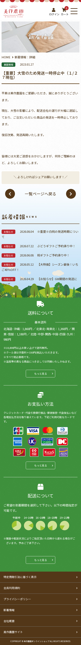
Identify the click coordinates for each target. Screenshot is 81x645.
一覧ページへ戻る (40, 194)
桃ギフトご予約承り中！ (53, 255)
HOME (6, 57)
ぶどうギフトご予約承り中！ (56, 246)
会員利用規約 (12, 588)
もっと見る (40, 373)
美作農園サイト (13, 632)
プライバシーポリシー (17, 599)
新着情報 (9, 610)
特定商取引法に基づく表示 (20, 577)
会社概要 (9, 621)
